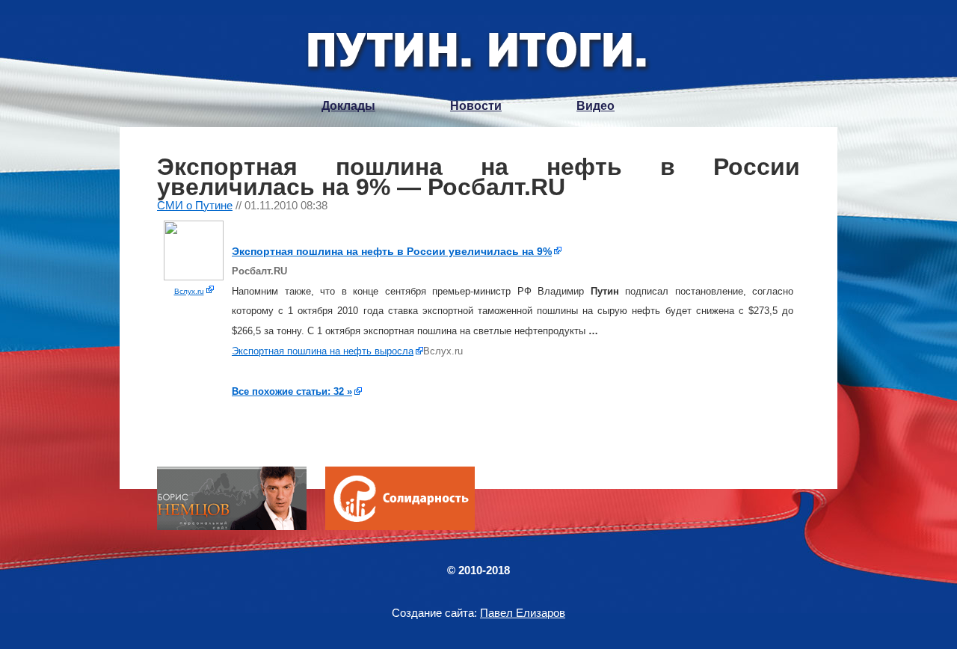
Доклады (348, 105)
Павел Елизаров (522, 612)
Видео (595, 105)
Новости (476, 105)
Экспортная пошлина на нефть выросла (322, 351)
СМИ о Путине (195, 205)
